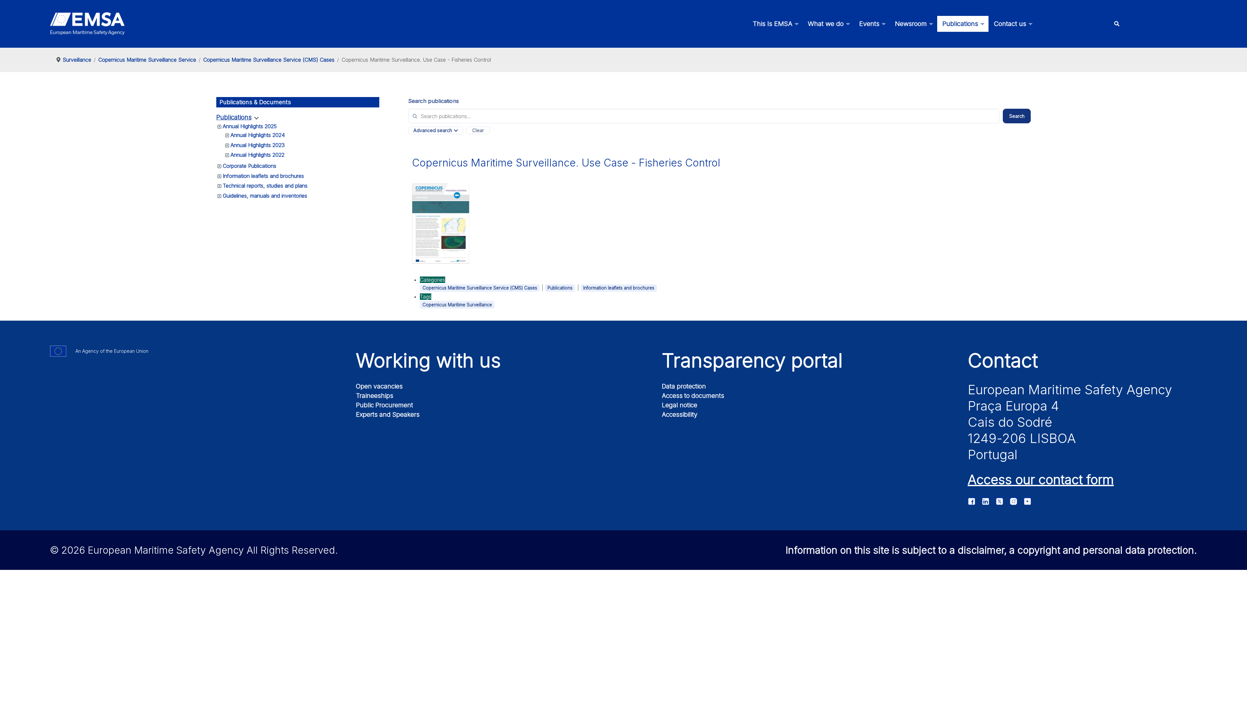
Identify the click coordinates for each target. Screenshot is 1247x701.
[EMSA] (87, 23)
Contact (1003, 360)
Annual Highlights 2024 (258, 135)
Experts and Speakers (388, 414)
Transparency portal (752, 360)
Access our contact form (1041, 479)
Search (1017, 116)
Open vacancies (379, 386)
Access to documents (693, 396)
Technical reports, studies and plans (265, 185)
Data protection (684, 386)
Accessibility (680, 414)
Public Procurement (384, 405)
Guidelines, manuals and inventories (265, 195)
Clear (478, 130)
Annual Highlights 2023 (258, 145)
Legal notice (679, 405)
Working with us (428, 360)
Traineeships (374, 396)
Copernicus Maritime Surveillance (457, 304)
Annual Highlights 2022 (257, 155)
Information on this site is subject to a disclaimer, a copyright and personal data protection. (991, 550)
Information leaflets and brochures (263, 176)
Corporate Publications (249, 166)
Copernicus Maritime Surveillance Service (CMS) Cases (479, 287)
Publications (234, 117)
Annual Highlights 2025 (250, 126)
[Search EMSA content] (1117, 24)
